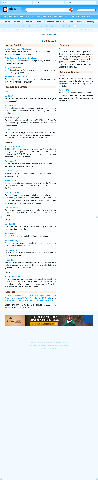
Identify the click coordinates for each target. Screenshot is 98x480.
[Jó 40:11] (95, 222)
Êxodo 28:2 (10, 224)
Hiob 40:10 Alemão (42, 298)
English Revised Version (16, 77)
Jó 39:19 (9, 96)
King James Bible (13, 67)
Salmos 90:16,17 (12, 241)
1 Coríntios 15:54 (12, 277)
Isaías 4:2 (9, 260)
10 (64, 56)
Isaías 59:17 (10, 130)
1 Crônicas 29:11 (12, 146)
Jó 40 (61, 49)
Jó (8, 30)
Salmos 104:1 (65, 90)
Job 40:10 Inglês (25, 301)
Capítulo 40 (13, 30)
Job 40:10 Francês (24, 298)
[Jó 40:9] (3, 222)
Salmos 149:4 (11, 250)
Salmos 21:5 (10, 161)
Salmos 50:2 (10, 234)
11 (77, 61)
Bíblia (4, 30)
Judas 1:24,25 (11, 207)
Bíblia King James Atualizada (18, 49)
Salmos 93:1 (10, 106)
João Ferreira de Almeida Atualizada (21, 58)
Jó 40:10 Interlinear (14, 296)
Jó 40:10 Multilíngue (34, 296)
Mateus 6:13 (10, 180)
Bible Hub (49, 301)
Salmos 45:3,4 (11, 171)
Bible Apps (38, 301)
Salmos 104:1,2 (12, 118)
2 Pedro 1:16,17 (12, 193)
